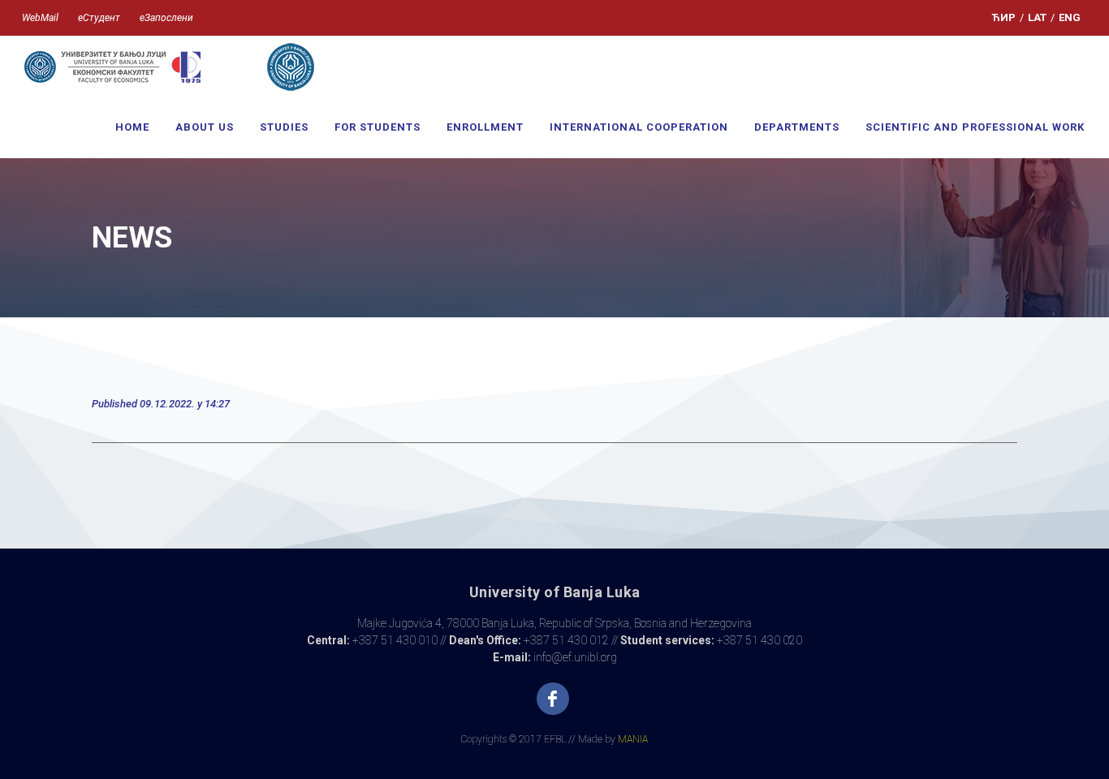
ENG (1070, 17)
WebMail (40, 18)
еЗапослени (166, 18)
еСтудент (99, 18)
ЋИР (1004, 17)
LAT (1037, 17)
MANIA (633, 739)
